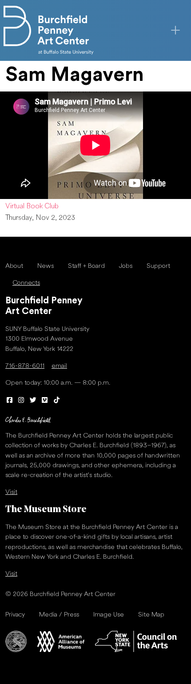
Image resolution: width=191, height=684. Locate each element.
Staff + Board (86, 266)
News (45, 266)
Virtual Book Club (32, 206)
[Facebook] (9, 401)
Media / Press (59, 615)
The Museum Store (46, 509)
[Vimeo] (45, 401)
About (14, 266)
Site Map (151, 615)
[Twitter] (33, 401)
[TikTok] (56, 401)
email (59, 366)
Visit (11, 492)
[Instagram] (21, 401)
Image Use (108, 615)
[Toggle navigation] (175, 30)
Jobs (125, 266)
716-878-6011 (24, 366)
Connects (26, 283)
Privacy (15, 615)
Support (158, 266)
